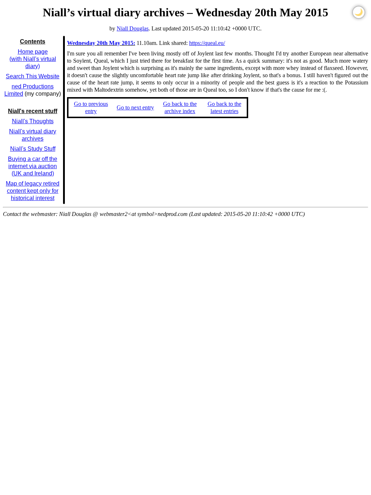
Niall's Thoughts (33, 121)
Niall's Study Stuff (32, 149)
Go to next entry (135, 107)
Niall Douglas (133, 28)
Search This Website (32, 76)
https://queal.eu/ (207, 43)
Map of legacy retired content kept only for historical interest (32, 190)
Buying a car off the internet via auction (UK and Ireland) (32, 166)
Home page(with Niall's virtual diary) (32, 59)
